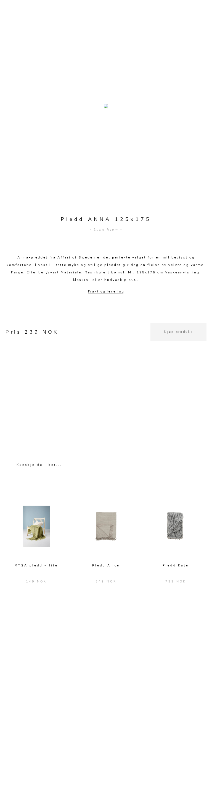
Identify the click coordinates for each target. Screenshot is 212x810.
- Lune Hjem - (106, 229)
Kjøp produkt (178, 332)
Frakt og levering (106, 291)
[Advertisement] (106, 379)
